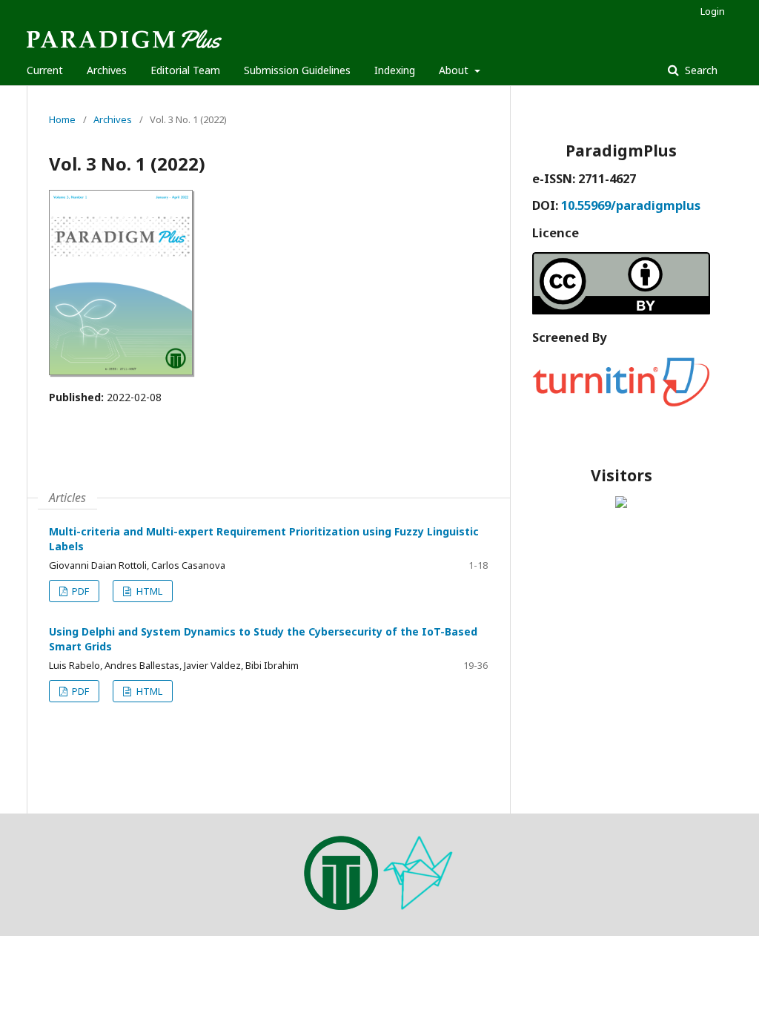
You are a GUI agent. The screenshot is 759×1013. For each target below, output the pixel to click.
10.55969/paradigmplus (630, 205)
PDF (79, 591)
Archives (107, 70)
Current (45, 70)
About (455, 70)
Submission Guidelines (297, 70)
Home (62, 119)
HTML (148, 591)
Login (712, 11)
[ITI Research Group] (341, 906)
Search (699, 70)
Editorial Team (185, 70)
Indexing (394, 70)
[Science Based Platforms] (418, 906)
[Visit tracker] (621, 504)
